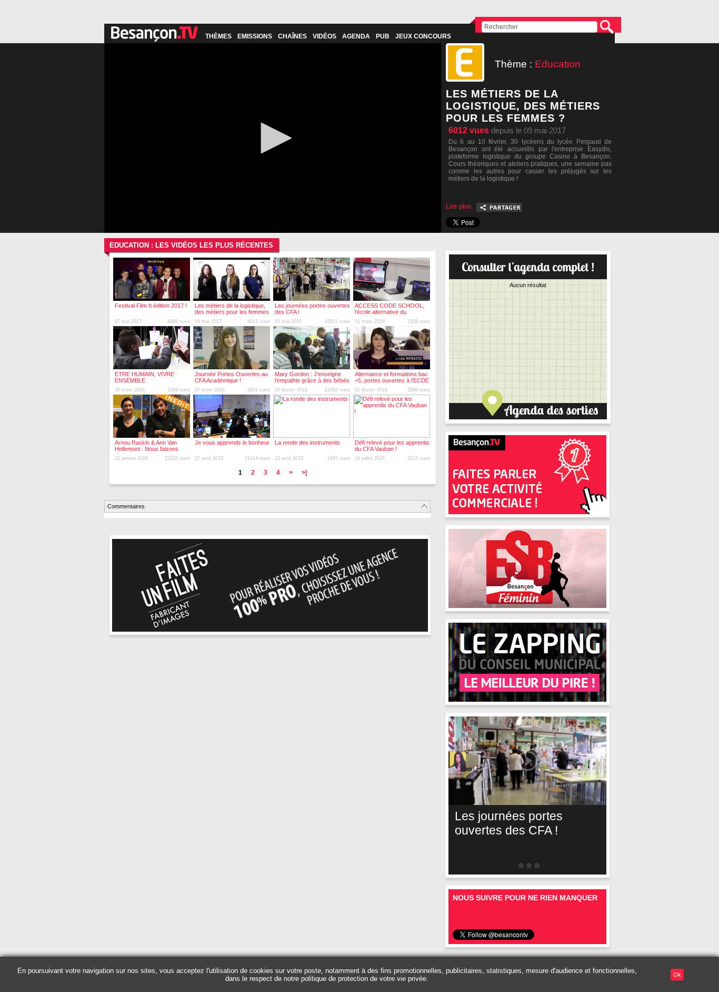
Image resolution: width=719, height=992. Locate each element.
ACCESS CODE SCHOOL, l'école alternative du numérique (389, 311)
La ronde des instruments (307, 442)
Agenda (356, 36)
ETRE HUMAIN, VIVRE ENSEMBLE (144, 377)
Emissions (254, 36)
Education (558, 64)
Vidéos (324, 36)
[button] (272, 138)
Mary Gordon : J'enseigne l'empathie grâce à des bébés (312, 377)
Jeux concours (423, 36)
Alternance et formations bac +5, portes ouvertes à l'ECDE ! (392, 380)
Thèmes (218, 36)
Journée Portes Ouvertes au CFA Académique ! (231, 377)
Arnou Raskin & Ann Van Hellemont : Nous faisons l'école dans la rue (146, 448)
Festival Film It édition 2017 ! (151, 305)
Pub (383, 36)
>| (304, 472)
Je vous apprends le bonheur (232, 442)
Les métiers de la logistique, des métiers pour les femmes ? (232, 311)
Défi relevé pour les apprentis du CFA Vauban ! (392, 445)
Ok (677, 974)
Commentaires (126, 506)
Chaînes (292, 36)
